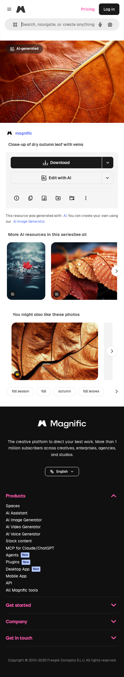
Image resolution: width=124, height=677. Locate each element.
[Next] (116, 271)
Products (15, 496)
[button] (62, 471)
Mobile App (16, 576)
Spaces (13, 505)
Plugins (17, 562)
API (9, 583)
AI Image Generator (24, 519)
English (62, 471)
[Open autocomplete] (13, 24)
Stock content (19, 540)
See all (80, 234)
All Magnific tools (22, 590)
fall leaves (91, 391)
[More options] (85, 198)
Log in (109, 9)
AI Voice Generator (23, 534)
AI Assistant (16, 513)
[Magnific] (62, 424)
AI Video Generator (23, 526)
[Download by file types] (107, 162)
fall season (20, 391)
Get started (18, 605)
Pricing (88, 9)
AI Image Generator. (29, 221)
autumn (64, 391)
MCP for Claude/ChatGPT (30, 548)
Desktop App (22, 569)
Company (16, 621)
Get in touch (19, 638)
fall (43, 391)
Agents (17, 555)
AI (65, 215)
